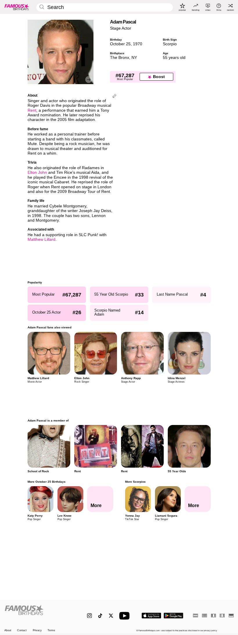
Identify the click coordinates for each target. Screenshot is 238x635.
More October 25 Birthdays (47, 481)
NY (134, 57)
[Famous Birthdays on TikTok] (100, 615)
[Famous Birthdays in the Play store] (173, 615)
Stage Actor (120, 28)
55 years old (174, 57)
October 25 (120, 44)
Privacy (37, 630)
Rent (32, 110)
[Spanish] (195, 615)
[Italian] (222, 615)
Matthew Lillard (41, 239)
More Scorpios (135, 481)
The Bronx (119, 57)
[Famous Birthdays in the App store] (151, 615)
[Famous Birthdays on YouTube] (125, 615)
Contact (22, 630)
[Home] (39, 613)
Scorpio (170, 44)
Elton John (37, 172)
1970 (137, 44)
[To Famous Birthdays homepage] (17, 7)
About (7, 630)
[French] (213, 615)
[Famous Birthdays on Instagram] (89, 615)
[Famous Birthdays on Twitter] (111, 615)
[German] (231, 615)
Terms (51, 630)
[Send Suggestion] (114, 96)
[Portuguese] (204, 615)
